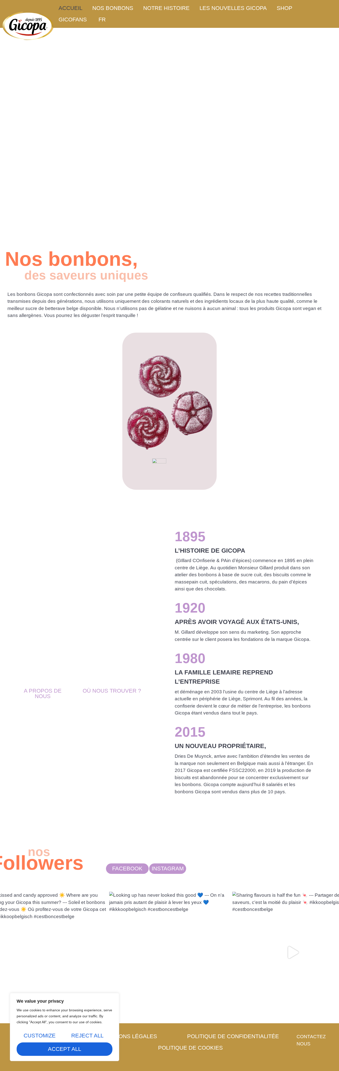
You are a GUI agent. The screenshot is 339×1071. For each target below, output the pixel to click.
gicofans (73, 19)
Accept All (64, 1049)
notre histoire (166, 8)
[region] (64, 1027)
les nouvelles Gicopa (233, 8)
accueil (70, 8)
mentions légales (129, 1036)
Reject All (87, 1035)
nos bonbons (112, 8)
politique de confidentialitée (233, 1036)
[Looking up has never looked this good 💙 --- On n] (169, 952)
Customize (40, 1035)
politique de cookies (190, 1048)
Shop (284, 8)
